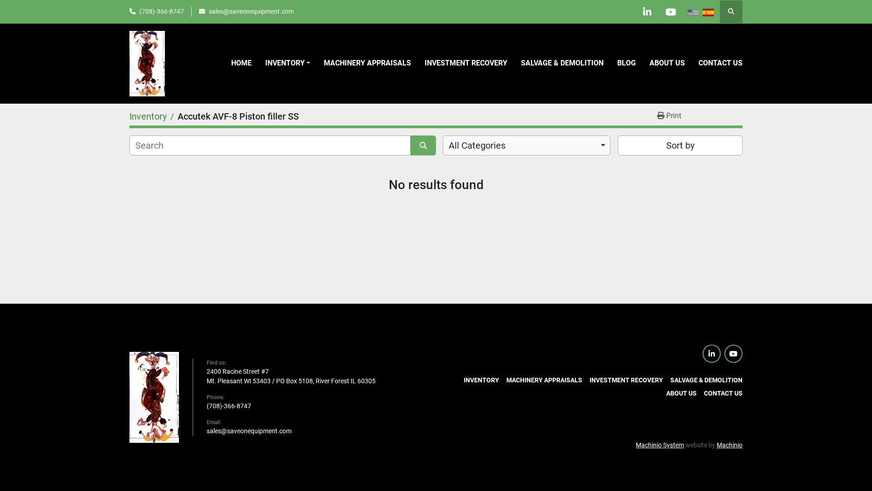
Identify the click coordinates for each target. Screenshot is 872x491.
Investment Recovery (466, 63)
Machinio (730, 445)
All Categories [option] (477, 145)
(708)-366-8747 (161, 11)
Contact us (721, 63)
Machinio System (660, 445)
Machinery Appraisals (367, 63)
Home (241, 63)
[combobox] (526, 145)
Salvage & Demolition (562, 63)
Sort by (680, 145)
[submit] (423, 145)
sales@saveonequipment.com (251, 11)
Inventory (285, 63)
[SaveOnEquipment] (154, 397)
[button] (287, 63)
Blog (626, 63)
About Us (667, 63)
